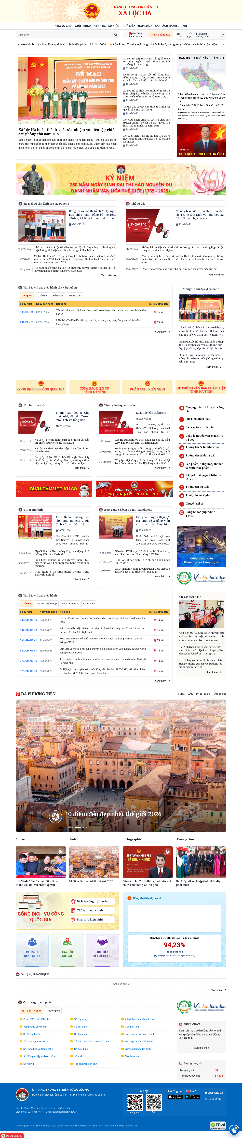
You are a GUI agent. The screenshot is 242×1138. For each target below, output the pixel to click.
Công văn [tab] (27, 295)
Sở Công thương (32, 1034)
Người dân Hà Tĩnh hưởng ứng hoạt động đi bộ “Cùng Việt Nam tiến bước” (62, 553)
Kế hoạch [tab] (58, 295)
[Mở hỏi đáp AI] (234, 1130)
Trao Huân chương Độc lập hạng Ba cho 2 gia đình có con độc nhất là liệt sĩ (73, 520)
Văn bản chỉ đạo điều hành (40, 595)
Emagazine (220, 693)
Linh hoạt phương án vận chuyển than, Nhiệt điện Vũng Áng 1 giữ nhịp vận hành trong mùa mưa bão (62, 563)
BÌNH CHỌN (192, 1024)
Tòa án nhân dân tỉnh (85, 1063)
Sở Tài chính (80, 1026)
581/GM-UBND (28, 640)
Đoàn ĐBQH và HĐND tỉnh (37, 1019)
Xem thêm (106, 275)
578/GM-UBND (28, 671)
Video (181, 693)
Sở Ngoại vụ (80, 1019)
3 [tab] (78, 827)
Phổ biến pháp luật (137, 25)
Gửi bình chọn (201, 1047)
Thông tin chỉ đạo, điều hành (200, 289)
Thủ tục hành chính (90, 910)
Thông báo (138, 203)
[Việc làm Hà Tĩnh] (201, 578)
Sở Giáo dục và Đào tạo (36, 1041)
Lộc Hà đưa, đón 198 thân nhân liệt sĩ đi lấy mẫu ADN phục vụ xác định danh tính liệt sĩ (142, 441)
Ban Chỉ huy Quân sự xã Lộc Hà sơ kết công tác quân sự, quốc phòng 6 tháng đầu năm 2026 (201, 358)
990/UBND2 (27, 312)
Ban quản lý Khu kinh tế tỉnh (140, 1034)
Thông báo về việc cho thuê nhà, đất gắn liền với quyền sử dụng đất (179, 269)
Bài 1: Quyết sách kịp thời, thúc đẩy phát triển (198, 883)
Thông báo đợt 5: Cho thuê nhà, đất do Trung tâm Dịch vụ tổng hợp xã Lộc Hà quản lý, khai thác (200, 214)
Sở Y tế (78, 1056)
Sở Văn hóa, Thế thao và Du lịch (91, 1041)
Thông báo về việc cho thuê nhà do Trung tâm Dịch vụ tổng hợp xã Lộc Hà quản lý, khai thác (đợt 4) (183, 249)
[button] (83, 26)
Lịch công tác (161, 34)
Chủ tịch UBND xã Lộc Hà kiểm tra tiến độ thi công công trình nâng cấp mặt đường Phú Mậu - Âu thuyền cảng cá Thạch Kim (75, 249)
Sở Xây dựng (81, 1049)
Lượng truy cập (193, 1063)
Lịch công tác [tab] (70, 603)
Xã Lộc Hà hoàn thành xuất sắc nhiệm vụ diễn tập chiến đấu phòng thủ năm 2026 (67, 132)
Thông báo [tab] (75, 295)
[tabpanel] (121, 766)
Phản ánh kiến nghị (90, 919)
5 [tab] (86, 827)
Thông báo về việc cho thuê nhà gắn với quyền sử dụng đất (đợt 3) (146, 108)
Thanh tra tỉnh (132, 1056)
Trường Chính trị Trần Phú (139, 1041)
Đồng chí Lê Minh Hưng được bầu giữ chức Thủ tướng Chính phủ (147, 883)
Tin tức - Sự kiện (106, 25)
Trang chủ (63, 25)
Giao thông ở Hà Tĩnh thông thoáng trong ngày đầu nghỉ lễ (62, 573)
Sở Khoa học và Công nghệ (38, 1049)
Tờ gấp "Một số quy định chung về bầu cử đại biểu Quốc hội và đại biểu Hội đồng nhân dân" (142, 462)
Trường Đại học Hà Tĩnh (138, 1049)
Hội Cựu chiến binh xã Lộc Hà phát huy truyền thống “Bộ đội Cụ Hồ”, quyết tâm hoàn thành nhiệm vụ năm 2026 (146, 122)
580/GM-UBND (28, 650)
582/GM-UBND (28, 630)
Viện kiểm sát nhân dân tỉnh (140, 1019)
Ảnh (190, 693)
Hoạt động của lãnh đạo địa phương (46, 203)
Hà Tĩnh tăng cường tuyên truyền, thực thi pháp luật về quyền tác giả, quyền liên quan (142, 570)
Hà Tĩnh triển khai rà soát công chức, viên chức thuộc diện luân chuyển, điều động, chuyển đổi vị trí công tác (201, 650)
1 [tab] (69, 827)
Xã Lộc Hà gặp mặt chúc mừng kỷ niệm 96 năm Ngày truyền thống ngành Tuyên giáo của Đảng (146, 61)
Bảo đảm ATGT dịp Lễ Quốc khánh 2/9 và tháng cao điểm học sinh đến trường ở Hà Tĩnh (142, 553)
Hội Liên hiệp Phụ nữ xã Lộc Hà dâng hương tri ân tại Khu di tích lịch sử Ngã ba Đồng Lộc (146, 138)
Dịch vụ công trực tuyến (92, 901)
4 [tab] (83, 827)
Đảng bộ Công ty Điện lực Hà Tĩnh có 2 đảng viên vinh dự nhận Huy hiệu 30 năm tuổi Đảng (153, 520)
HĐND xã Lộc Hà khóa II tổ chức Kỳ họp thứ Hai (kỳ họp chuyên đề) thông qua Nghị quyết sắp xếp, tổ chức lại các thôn (201, 345)
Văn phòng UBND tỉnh (35, 1026)
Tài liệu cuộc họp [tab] (47, 603)
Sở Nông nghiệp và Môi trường (39, 1056)
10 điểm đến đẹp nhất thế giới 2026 (113, 814)
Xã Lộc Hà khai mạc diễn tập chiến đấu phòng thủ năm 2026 (62, 450)
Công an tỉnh (132, 1026)
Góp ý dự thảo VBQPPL (35, 974)
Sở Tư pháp (80, 1034)
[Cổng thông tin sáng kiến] (201, 546)
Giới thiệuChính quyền (135, 34)
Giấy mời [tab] (43, 295)
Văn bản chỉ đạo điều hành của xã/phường (50, 287)
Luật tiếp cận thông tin (151, 412)
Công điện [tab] (89, 603)
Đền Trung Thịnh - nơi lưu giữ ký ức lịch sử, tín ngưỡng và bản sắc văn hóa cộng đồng (132, 44)
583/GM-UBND (28, 619)
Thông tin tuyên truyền (119, 405)
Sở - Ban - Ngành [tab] (31, 1010)
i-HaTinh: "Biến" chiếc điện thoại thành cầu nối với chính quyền (37, 883)
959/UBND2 (27, 322)
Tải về (159, 312)
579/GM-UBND (28, 660)
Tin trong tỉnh (33, 509)
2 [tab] (72, 827)
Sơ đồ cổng (214, 1098)
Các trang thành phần (37, 1002)
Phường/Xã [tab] (53, 1010)
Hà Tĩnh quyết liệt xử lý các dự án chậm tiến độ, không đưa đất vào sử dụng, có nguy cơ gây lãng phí (201, 663)
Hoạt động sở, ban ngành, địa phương (128, 509)
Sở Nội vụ (28, 1063)
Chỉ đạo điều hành (190, 596)
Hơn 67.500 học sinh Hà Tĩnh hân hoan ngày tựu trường (143, 561)
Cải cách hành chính (171, 25)
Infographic (203, 693)
